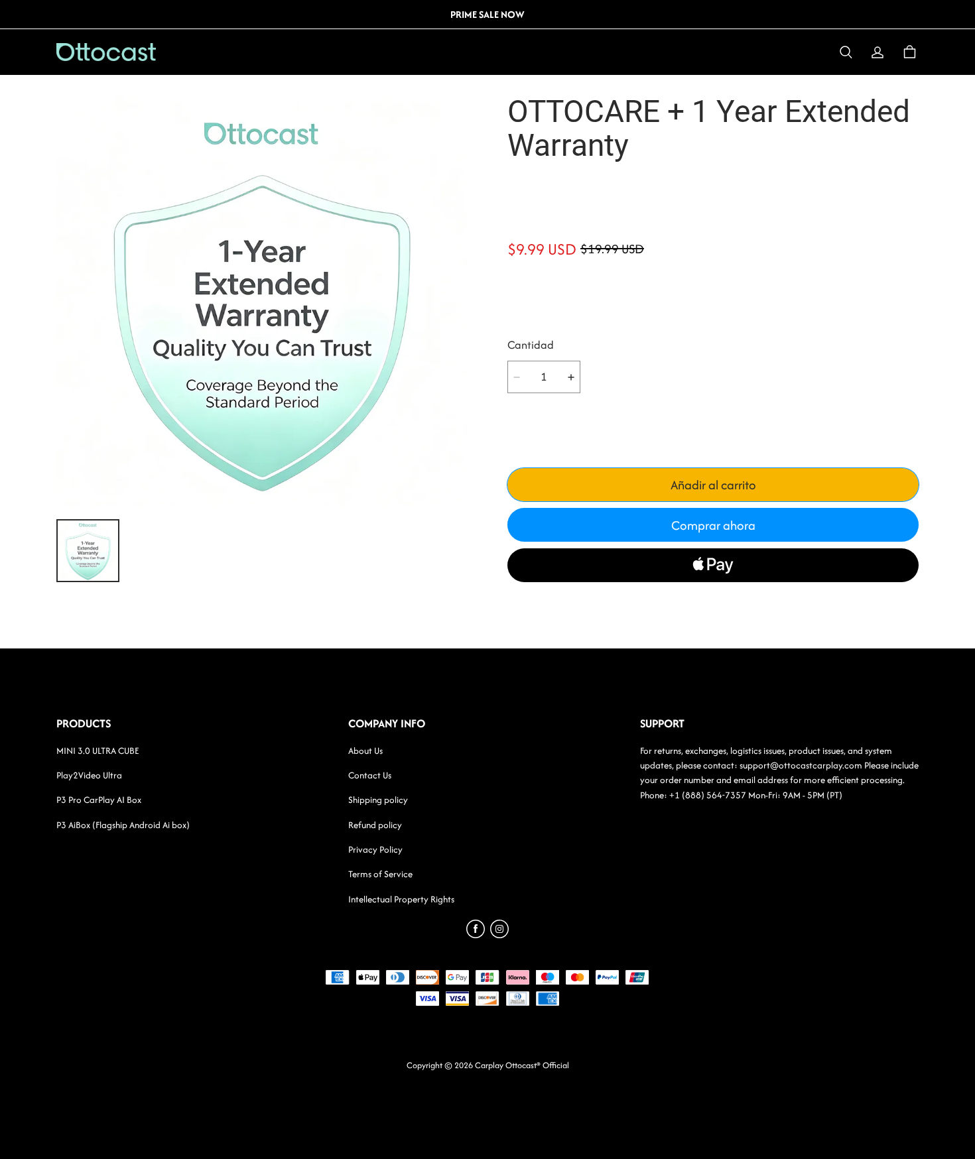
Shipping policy (378, 799)
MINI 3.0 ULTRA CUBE (97, 750)
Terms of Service (380, 874)
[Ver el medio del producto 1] (87, 550)
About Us (365, 750)
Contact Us (369, 775)
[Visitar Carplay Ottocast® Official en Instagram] (499, 934)
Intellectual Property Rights (401, 899)
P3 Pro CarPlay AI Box (98, 799)
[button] (845, 52)
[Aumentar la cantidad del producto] (571, 377)
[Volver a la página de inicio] (134, 52)
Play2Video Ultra (89, 775)
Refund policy (375, 824)
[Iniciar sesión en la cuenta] (877, 52)
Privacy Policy (375, 849)
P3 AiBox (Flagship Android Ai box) (123, 824)
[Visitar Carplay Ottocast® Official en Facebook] (475, 934)
